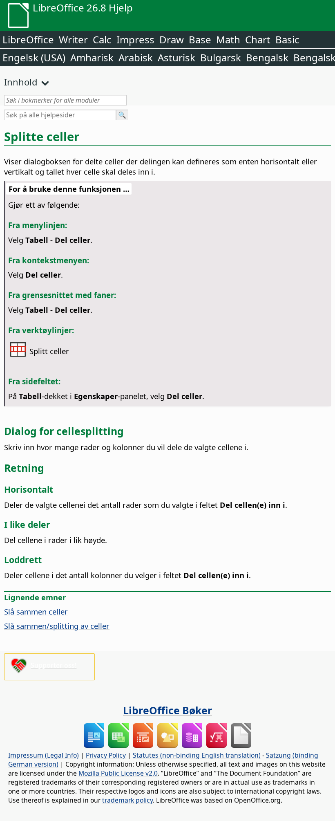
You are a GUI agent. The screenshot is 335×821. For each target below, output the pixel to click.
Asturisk (176, 57)
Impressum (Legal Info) (43, 755)
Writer (73, 39)
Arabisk (135, 57)
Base (200, 39)
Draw (171, 39)
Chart (257, 39)
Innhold (21, 82)
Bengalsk (267, 57)
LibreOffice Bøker (167, 710)
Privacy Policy (106, 755)
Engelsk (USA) (33, 57)
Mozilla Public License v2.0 (118, 773)
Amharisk (92, 57)
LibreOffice (28, 39)
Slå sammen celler (36, 611)
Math (228, 39)
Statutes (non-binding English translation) (197, 755)
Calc (102, 39)
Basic (287, 39)
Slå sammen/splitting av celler (56, 626)
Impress (135, 39)
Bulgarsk (220, 57)
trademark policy (127, 800)
